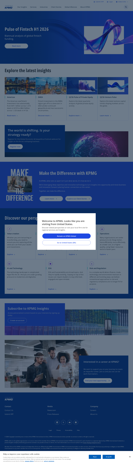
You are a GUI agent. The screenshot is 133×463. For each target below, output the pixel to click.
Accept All (108, 457)
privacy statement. (49, 461)
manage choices (29, 461)
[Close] (130, 457)
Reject (95, 457)
